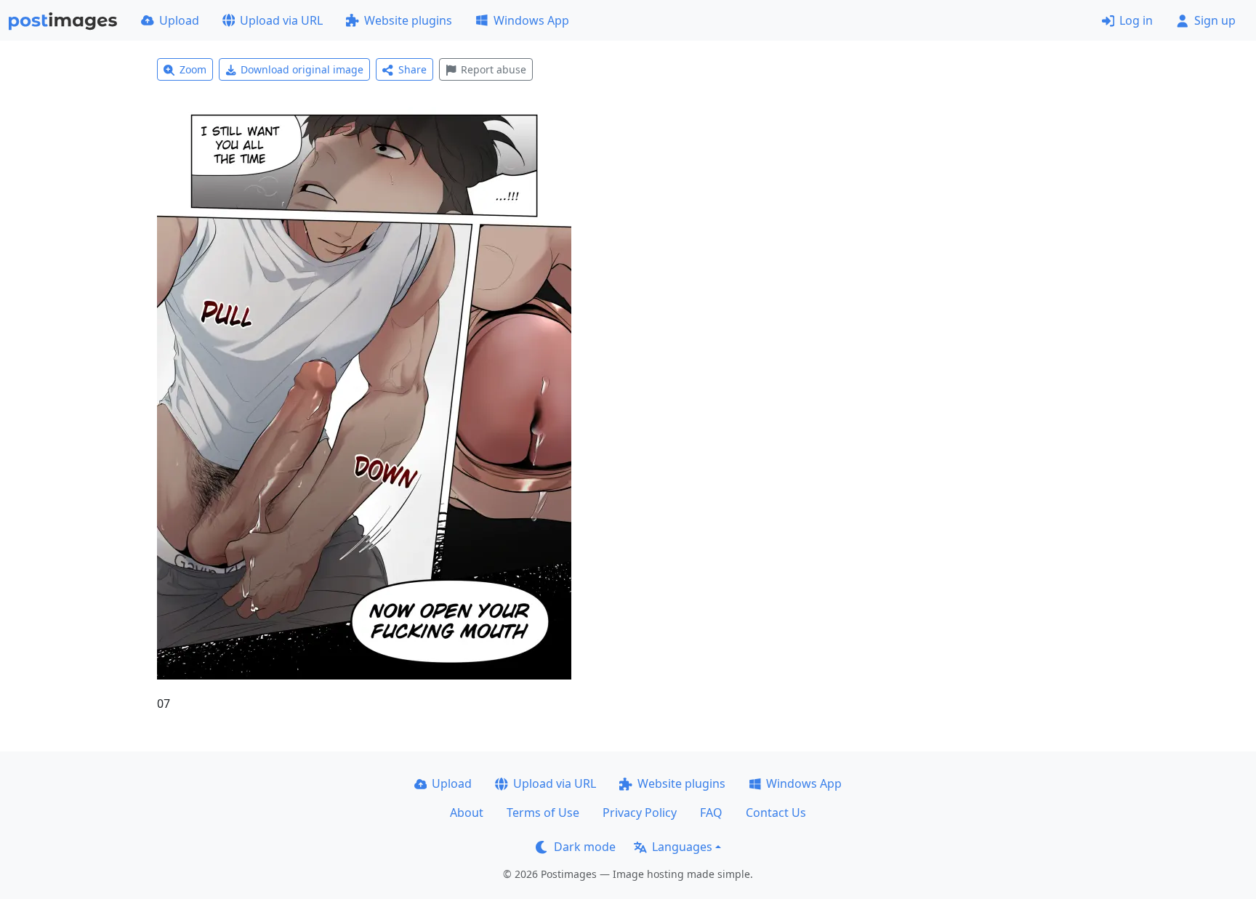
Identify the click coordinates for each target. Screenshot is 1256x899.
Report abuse (493, 69)
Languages (682, 847)
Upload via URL (281, 20)
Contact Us (776, 813)
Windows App (531, 20)
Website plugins (408, 20)
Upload (179, 20)
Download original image (302, 69)
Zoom (193, 69)
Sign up (1215, 20)
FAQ (711, 813)
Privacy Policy (640, 813)
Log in (1136, 20)
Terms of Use (543, 813)
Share (412, 69)
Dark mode (585, 847)
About (466, 813)
